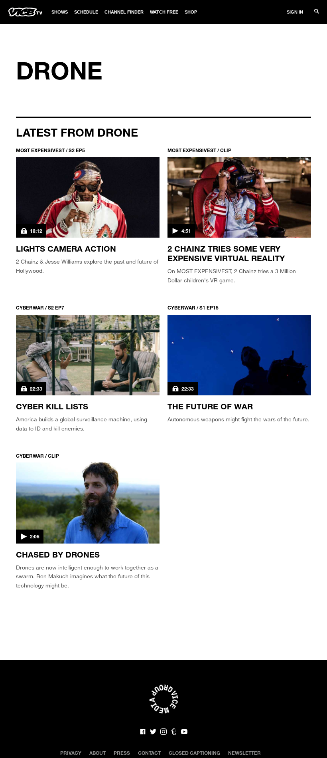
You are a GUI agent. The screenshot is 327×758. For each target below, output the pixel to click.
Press (122, 753)
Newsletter (244, 753)
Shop (191, 12)
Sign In (295, 12)
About (97, 753)
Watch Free (164, 12)
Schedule (86, 12)
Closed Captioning (194, 753)
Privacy (70, 753)
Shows (59, 12)
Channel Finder (124, 12)
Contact (149, 753)
